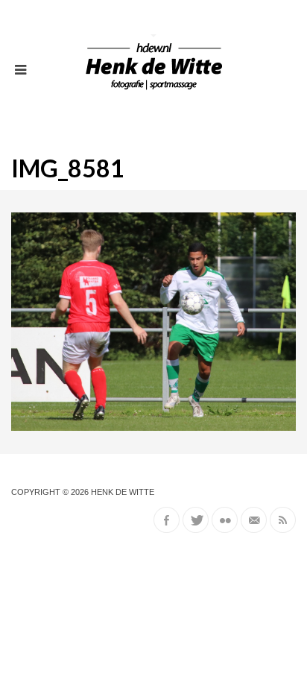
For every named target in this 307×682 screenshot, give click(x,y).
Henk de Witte (122, 491)
